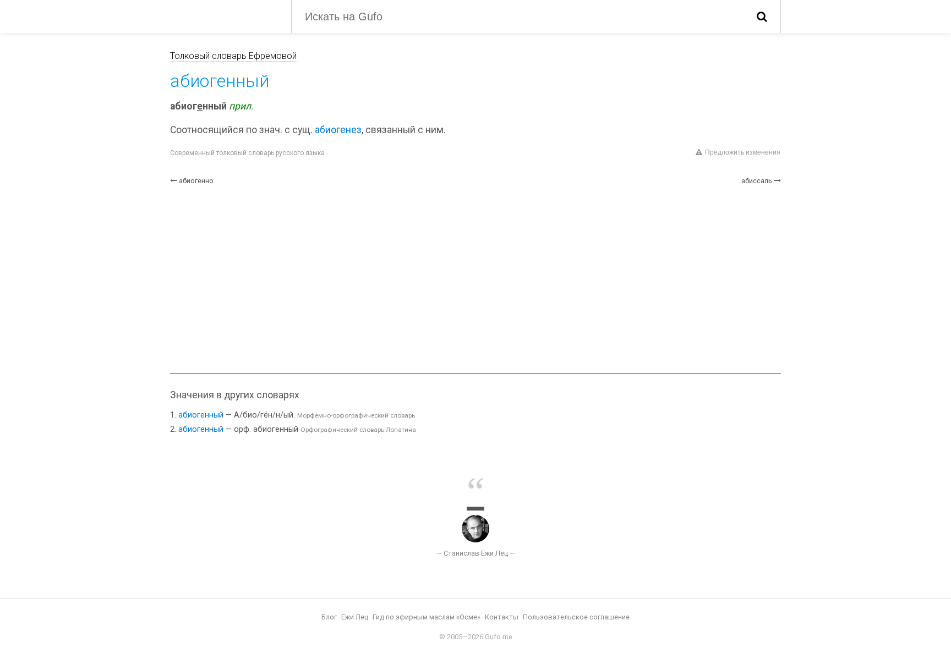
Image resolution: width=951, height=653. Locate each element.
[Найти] (762, 16)
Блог (329, 617)
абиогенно (196, 181)
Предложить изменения (742, 152)
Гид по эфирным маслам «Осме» (426, 617)
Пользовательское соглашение (576, 617)
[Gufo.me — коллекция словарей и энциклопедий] (222, 15)
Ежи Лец (354, 617)
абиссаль (756, 181)
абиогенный (200, 415)
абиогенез (338, 129)
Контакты (501, 617)
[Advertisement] (475, 279)
